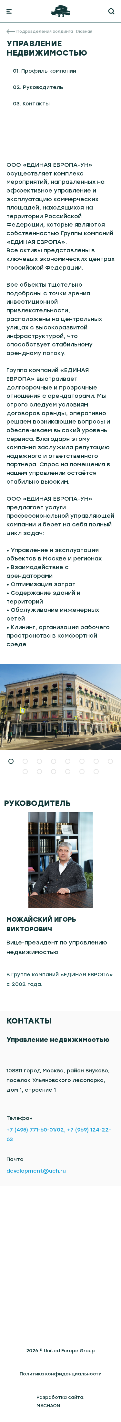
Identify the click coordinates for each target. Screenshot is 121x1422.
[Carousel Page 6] (82, 761)
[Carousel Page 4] (53, 761)
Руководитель (43, 87)
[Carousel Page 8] (110, 761)
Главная (84, 31)
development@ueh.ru (36, 1171)
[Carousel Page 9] (25, 771)
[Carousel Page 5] (67, 761)
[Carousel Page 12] (67, 771)
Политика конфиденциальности (61, 1374)
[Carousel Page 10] (39, 771)
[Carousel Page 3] (39, 761)
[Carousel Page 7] (96, 761)
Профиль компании (48, 71)
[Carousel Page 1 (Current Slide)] (11, 761)
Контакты (36, 104)
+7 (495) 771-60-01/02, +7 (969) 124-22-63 (58, 1134)
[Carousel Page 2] (25, 761)
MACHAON (48, 1406)
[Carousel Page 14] (96, 771)
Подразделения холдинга (44, 31)
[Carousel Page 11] (53, 771)
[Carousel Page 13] (82, 771)
